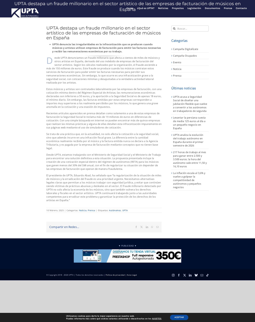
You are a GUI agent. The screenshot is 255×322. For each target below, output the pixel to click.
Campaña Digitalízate (185, 49)
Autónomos (115, 210)
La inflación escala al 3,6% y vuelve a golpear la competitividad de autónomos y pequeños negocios (189, 180)
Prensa (91, 210)
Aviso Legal (132, 275)
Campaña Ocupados (185, 55)
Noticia (83, 210)
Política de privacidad (115, 275)
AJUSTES (156, 318)
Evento (177, 62)
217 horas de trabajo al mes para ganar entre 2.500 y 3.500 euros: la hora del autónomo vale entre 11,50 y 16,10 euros (190, 159)
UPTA (125, 210)
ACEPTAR (179, 317)
